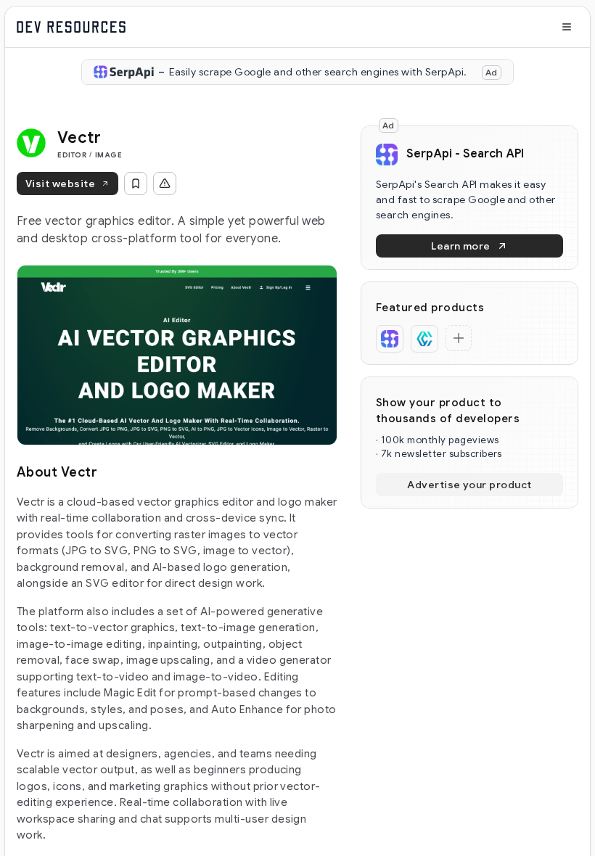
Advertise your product (469, 484)
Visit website (60, 183)
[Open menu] (566, 26)
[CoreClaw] (424, 339)
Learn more (461, 245)
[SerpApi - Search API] (389, 339)
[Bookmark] (135, 183)
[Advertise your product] (459, 338)
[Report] (164, 183)
